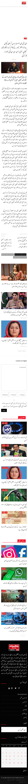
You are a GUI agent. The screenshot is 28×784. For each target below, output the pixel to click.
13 (14, 756)
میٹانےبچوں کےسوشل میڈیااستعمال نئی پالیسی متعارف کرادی (15, 562)
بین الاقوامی (3, 445)
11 (21, 756)
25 (21, 762)
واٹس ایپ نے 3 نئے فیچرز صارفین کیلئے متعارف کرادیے (15, 584)
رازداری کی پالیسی (20, 779)
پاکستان (25, 38)
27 (14, 762)
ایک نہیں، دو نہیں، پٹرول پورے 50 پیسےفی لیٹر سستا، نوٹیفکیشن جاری (14, 505)
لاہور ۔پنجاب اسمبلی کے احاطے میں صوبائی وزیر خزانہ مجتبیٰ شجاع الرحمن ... (6, 244)
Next (20, 351)
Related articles (20, 254)
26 (18, 762)
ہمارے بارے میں (11, 779)
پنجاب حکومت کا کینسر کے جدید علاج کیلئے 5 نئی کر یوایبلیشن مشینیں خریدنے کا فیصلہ (15, 313)
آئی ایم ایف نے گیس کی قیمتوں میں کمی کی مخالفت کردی (14, 438)
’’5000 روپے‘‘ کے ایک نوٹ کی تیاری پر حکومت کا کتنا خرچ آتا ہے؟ (14, 528)
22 (6, 759)
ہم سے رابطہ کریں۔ (22, 781)
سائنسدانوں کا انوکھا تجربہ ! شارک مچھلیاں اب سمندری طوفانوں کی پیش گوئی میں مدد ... (15, 629)
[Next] (21, 534)
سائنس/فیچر (3, 546)
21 (9, 759)
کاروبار (3, 423)
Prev (24, 351)
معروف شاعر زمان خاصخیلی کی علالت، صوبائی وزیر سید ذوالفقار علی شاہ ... (22, 241)
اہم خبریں (6, 423)
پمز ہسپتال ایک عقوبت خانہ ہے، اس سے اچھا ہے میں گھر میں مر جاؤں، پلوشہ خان (14, 285)
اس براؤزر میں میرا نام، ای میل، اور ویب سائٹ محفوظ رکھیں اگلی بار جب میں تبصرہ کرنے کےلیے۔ (14, 404)
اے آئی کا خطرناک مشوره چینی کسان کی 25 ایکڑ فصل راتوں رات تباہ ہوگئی (15, 606)
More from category (20, 257)
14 (9, 756)
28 (9, 762)
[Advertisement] (14, 21)
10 (25, 756)
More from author (7, 254)
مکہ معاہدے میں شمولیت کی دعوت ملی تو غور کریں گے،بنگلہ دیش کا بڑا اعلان (15, 461)
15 (6, 756)
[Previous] (24, 534)
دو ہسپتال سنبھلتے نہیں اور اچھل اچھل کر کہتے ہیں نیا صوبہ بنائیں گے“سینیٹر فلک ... (14, 483)
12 (18, 756)
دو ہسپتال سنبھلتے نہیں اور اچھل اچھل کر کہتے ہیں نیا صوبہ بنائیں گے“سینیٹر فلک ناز (14, 341)
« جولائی (25, 770)
